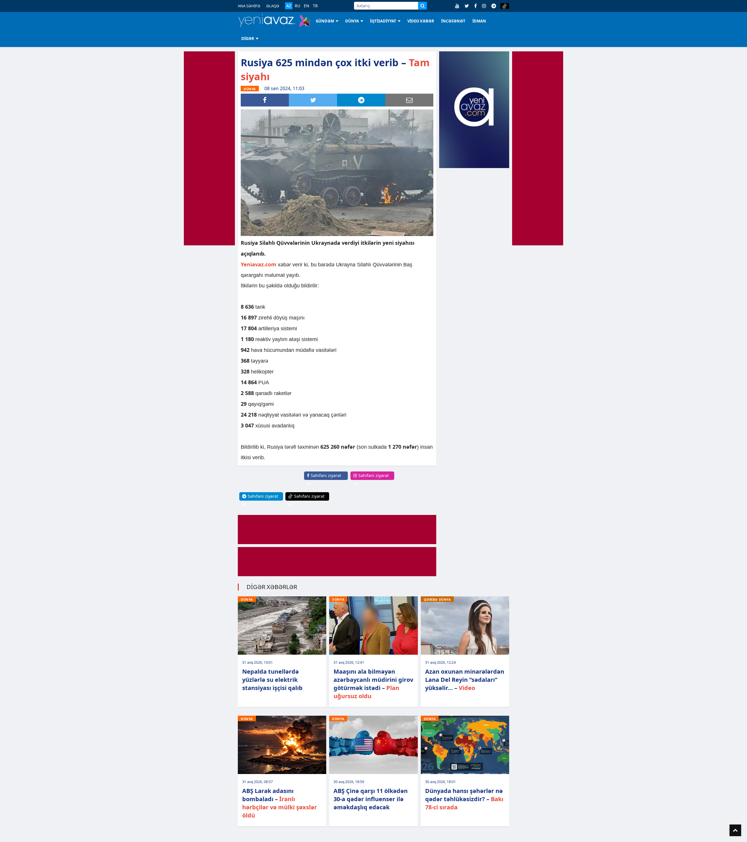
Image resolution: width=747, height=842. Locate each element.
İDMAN (479, 21)
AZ (288, 5)
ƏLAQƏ (272, 5)
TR (315, 5)
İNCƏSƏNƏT (453, 21)
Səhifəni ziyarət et (324, 479)
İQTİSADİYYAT (383, 21)
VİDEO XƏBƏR (420, 21)
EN (306, 5)
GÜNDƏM (325, 21)
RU (297, 5)
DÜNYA (352, 21)
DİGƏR (247, 38)
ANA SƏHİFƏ (249, 5)
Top (735, 830)
